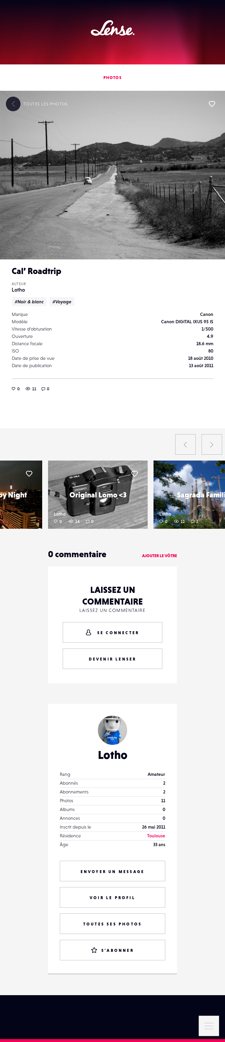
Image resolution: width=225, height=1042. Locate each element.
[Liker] (212, 104)
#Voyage (61, 301)
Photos (112, 77)
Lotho (18, 290)
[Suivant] (212, 444)
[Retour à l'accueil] (112, 28)
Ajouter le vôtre (159, 555)
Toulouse (156, 835)
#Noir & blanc (29, 301)
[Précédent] (185, 444)
